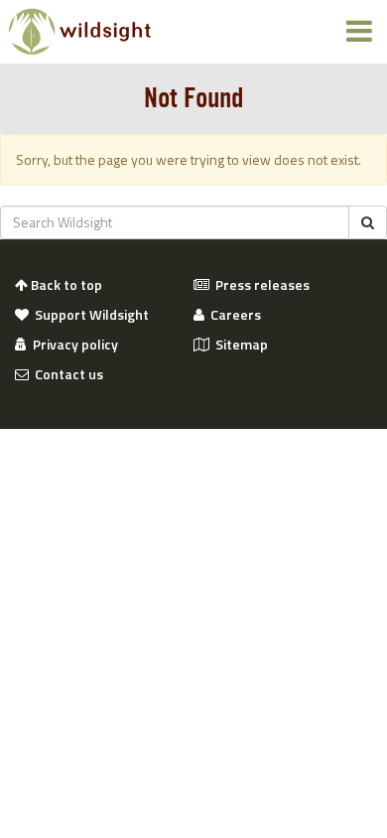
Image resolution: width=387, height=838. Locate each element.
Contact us (66, 374)
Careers (232, 315)
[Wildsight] (80, 32)
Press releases (259, 285)
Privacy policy (72, 344)
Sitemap (238, 344)
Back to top (65, 285)
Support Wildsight (89, 315)
